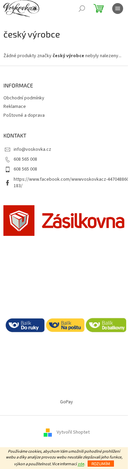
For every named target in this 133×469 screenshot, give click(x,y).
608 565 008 (25, 159)
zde (81, 464)
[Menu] (117, 8)
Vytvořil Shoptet (73, 432)
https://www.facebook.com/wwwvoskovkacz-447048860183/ (71, 182)
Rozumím (100, 463)
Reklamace (14, 106)
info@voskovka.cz (32, 149)
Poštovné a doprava (24, 115)
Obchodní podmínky (23, 98)
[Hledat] (82, 8)
